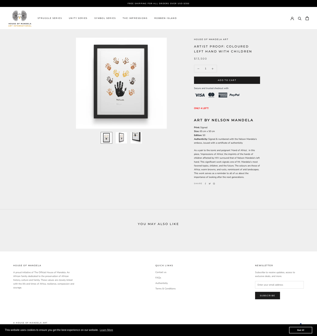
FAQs (158, 277)
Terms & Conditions (165, 288)
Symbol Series (105, 18)
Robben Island (165, 18)
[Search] (299, 18)
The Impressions (135, 18)
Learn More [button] (106, 330)
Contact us (160, 272)
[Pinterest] (214, 184)
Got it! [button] (300, 330)
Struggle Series (50, 18)
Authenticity (161, 283)
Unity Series (78, 18)
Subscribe (267, 295)
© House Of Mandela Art (30, 323)
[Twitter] (210, 184)
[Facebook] (205, 184)
